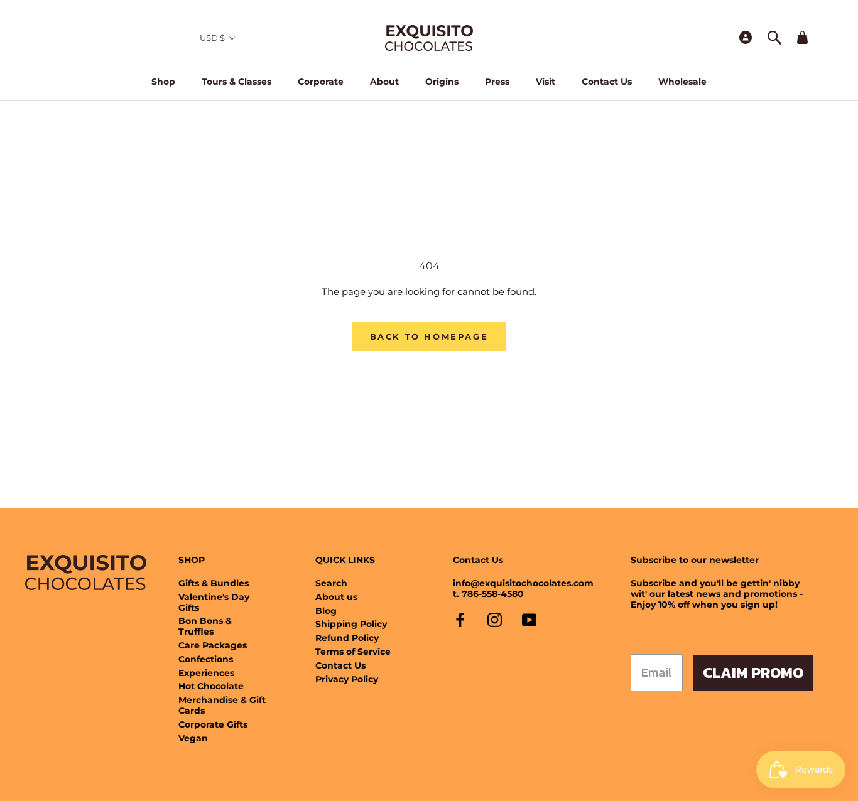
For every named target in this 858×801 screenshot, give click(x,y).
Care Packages (212, 645)
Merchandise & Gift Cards (222, 705)
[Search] (774, 38)
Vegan (193, 738)
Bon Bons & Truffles (205, 626)
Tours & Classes (236, 81)
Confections (205, 659)
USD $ (212, 38)
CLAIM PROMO (753, 673)
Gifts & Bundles (213, 583)
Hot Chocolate (211, 686)
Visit (545, 81)
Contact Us (607, 81)
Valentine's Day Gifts (213, 602)
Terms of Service (353, 652)
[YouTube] (529, 620)
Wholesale (682, 81)
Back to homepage (429, 336)
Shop (163, 81)
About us (336, 597)
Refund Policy (347, 638)
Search (331, 583)
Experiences (206, 673)
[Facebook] (460, 620)
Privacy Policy (346, 679)
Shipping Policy (351, 624)
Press (497, 81)
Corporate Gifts (212, 724)
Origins (442, 81)
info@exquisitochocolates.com (523, 583)
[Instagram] (494, 620)
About (384, 81)
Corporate (321, 81)
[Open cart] (802, 38)
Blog (326, 611)
